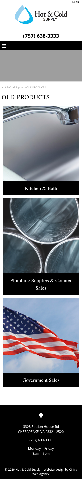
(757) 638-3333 (41, 35)
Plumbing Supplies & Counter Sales (41, 284)
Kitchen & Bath (41, 188)
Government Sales (41, 380)
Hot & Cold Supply (13, 87)
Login (75, 2)
